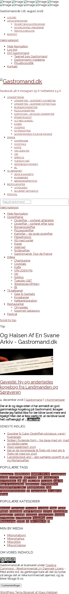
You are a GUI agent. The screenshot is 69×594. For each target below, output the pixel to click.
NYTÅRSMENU (49, 484)
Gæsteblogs (6, 515)
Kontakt (12, 34)
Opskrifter (38, 518)
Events (62, 508)
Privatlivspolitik (24, 31)
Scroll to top (8, 320)
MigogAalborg (16, 535)
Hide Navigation (17, 46)
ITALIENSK (47, 481)
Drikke (11, 137)
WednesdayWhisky (26, 164)
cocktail (4, 477)
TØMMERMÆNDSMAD (13, 491)
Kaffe (17, 147)
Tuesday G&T (22, 161)
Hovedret (19, 515)
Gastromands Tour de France (33, 134)
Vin (16, 154)
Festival (12, 194)
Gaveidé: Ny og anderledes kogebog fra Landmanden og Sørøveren (29, 387)
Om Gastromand (17, 21)
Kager (18, 124)
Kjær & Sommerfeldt (12, 484)
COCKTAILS (16, 477)
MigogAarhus (15, 538)
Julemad (19, 127)
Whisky (4, 494)
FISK (40, 477)
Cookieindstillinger (10, 585)
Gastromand (34, 400)
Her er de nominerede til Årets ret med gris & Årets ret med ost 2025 (36, 452)
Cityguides (20, 187)
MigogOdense (16, 545)
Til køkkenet (14, 171)
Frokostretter (15, 511)
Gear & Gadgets (24, 174)
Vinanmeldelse (39, 491)
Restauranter (16, 184)
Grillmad (47, 511)
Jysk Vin (58, 481)
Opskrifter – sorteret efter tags (35, 104)
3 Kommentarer (54, 400)
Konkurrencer (46, 515)
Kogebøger (21, 177)
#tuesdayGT (7, 474)
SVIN (48, 487)
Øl (15, 167)
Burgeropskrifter (26, 107)
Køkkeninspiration (25, 181)
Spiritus (19, 157)
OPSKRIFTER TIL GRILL (13, 487)
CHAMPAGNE (58, 474)
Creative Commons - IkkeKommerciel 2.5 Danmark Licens (32, 567)
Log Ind (11, 17)
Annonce (5, 508)
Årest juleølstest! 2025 (21, 447)
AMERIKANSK (22, 474)
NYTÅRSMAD (7, 518)
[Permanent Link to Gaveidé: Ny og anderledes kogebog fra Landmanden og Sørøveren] (26, 374)
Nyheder (59, 514)
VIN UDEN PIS (21, 151)
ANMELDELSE (40, 474)
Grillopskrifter (60, 511)
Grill (24, 481)
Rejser (49, 518)
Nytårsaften (22, 130)
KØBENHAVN (32, 484)
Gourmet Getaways (26, 191)
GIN (19, 480)
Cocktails (20, 144)
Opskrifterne (15, 97)
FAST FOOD (30, 477)
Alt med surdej (23, 120)
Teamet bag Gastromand (29, 24)
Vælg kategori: (9, 40)
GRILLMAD (34, 481)
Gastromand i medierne (29, 27)
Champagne (21, 140)
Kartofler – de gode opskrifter (34, 114)
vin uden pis (55, 490)
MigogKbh (14, 542)
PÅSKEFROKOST (36, 487)
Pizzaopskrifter (24, 110)
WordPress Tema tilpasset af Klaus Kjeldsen (29, 592)
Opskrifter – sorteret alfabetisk (35, 100)
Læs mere (33, 419)
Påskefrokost (23, 117)
